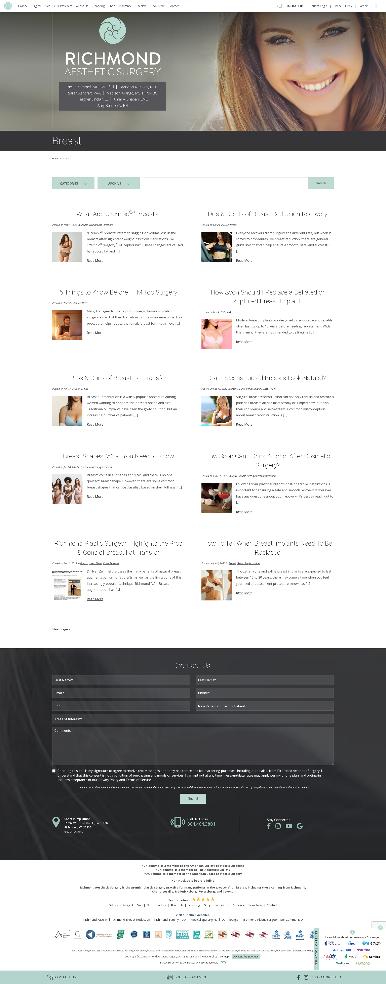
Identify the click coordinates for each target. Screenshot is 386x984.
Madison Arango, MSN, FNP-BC (132, 93)
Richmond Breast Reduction (131, 919)
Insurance (125, 6)
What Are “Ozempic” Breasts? (118, 214)
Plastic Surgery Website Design (177, 962)
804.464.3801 (201, 824)
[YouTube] (290, 827)
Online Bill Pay (343, 6)
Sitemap (224, 956)
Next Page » (61, 629)
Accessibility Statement (246, 956)
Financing (98, 6)
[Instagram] (280, 827)
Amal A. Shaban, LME (131, 99)
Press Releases (111, 563)
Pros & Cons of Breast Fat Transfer (118, 378)
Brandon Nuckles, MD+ (138, 86)
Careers (363, 6)
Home (55, 158)
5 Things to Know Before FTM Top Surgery (118, 292)
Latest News (269, 388)
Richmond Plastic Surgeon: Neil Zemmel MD (273, 919)
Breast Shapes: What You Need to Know (118, 456)
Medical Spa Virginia (203, 919)
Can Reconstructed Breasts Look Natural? (267, 378)
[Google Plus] (302, 827)
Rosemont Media (209, 962)
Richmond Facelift (95, 919)
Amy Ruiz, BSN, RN (113, 105)
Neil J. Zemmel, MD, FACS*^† (90, 86)
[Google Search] (375, 5)
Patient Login (318, 6)
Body (234, 476)
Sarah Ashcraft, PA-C (85, 93)
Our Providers (63, 6)
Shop (112, 6)
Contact (173, 6)
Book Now (157, 6)
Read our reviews (178, 900)
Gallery (22, 6)
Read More (95, 260)
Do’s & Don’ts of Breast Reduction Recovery (267, 214)
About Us (82, 6)
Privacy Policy (209, 956)
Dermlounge (230, 919)
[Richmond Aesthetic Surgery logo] (8, 9)
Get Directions (73, 831)
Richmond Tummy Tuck (170, 919)
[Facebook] (271, 827)
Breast (84, 225)
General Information (250, 388)
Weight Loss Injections (101, 225)
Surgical (36, 6)
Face (249, 476)
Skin (47, 6)
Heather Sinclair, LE (93, 99)
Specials (141, 6)
